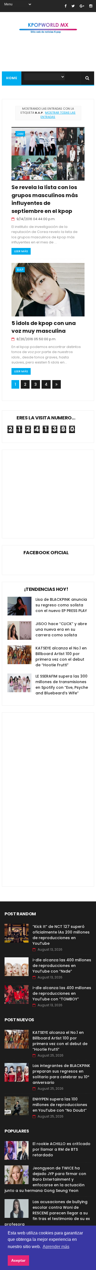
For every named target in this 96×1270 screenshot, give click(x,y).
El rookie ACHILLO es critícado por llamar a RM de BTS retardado (61, 1149)
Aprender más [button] (56, 1246)
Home (11, 78)
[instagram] (90, 6)
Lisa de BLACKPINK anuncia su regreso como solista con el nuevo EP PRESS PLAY (61, 605)
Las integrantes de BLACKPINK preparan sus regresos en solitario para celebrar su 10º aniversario (61, 1074)
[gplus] (82, 6)
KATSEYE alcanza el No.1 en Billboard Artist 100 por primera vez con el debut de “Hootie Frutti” (61, 656)
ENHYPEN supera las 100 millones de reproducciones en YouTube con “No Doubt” (60, 1104)
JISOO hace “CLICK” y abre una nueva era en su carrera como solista (61, 629)
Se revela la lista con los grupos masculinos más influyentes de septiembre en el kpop (44, 199)
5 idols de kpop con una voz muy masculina (43, 327)
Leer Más (21, 251)
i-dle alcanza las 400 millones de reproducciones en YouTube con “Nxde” (62, 965)
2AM (20, 134)
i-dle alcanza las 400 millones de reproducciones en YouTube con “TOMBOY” (62, 993)
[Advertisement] (47, 795)
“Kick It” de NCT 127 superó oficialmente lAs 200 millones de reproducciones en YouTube (61, 935)
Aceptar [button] (18, 1260)
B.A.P (20, 269)
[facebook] (65, 6)
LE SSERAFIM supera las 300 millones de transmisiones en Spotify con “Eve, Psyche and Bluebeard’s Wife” (61, 685)
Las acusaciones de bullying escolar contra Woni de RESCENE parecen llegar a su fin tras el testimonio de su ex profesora (47, 1213)
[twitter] (73, 6)
